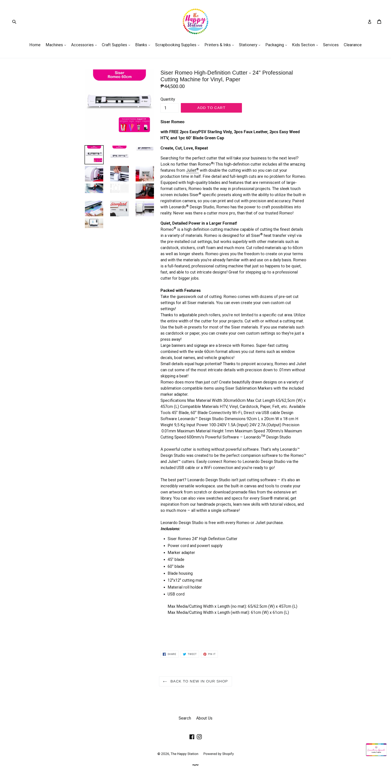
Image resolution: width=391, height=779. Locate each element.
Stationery (250, 44)
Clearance (353, 44)
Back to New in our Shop (198, 681)
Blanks (143, 44)
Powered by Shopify (218, 754)
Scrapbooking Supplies (178, 44)
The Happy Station (184, 754)
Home (35, 44)
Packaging (277, 44)
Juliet (192, 170)
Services (331, 44)
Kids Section (306, 44)
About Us (204, 718)
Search (185, 718)
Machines (57, 44)
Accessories (85, 44)
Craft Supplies (117, 44)
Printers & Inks (220, 44)
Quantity (167, 99)
